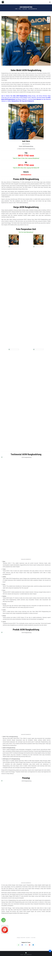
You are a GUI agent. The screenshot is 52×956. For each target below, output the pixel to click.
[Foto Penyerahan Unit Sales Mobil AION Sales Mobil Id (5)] (14, 400)
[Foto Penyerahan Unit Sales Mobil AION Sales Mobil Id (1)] (14, 239)
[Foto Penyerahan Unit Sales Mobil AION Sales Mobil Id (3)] (14, 297)
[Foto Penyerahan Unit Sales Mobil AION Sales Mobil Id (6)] (38, 400)
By (28, 937)
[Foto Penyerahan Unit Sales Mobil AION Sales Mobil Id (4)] (38, 297)
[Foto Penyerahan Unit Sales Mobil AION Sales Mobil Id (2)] (38, 239)
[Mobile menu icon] (50, 2)
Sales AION (5, 17)
